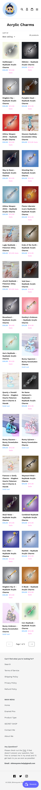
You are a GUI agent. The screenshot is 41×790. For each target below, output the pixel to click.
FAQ (24, 750)
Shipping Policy (11, 677)
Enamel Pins (10, 711)
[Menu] (37, 9)
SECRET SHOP (11, 724)
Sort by (5, 33)
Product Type (10, 717)
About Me (9, 736)
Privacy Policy (11, 683)
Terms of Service (12, 670)
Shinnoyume (16, 782)
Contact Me (10, 730)
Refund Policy (11, 689)
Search (8, 664)
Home (7, 705)
